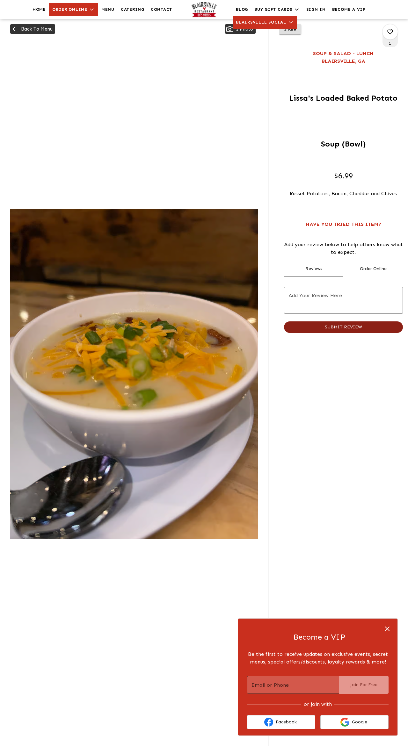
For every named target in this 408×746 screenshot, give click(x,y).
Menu (107, 9)
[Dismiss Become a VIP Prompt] (387, 628)
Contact (161, 9)
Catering (132, 9)
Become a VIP (349, 9)
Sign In (316, 9)
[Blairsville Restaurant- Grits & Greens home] (204, 10)
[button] (73, 9)
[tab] (314, 268)
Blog (242, 9)
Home (39, 9)
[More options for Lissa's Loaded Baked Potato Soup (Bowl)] (390, 31)
